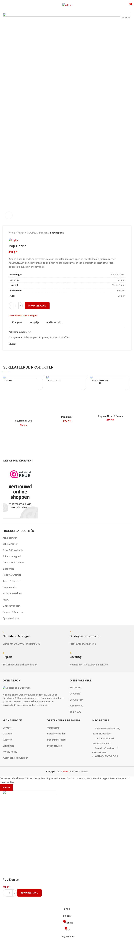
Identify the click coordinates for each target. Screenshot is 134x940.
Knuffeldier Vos (23, 420)
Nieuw (6, 599)
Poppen (43, 232)
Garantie (7, 733)
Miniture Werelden (12, 593)
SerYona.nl (75, 687)
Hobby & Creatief (12, 574)
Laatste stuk (9, 587)
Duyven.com (76, 699)
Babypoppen (57, 232)
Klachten (7, 739)
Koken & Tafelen (11, 581)
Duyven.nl (75, 693)
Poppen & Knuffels (27, 232)
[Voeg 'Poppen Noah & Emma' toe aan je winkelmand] (127, 387)
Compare (17, 322)
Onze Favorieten (11, 605)
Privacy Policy (10, 751)
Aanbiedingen (10, 537)
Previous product (116, 232)
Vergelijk (34, 322)
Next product (123, 232)
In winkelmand (37, 305)
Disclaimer (8, 745)
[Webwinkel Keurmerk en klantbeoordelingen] (20, 492)
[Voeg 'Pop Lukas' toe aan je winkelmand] (83, 387)
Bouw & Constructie (13, 550)
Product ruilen (54, 745)
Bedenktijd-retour (56, 739)
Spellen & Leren (11, 618)
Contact (7, 727)
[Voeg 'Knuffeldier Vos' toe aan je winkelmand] (39, 387)
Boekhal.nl (75, 711)
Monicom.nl (76, 705)
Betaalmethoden (56, 733)
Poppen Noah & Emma (110, 416)
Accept (6, 787)
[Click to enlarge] (8, 215)
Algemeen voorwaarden (15, 757)
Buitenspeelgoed (12, 556)
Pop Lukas (67, 416)
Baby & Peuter (10, 543)
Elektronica (8, 568)
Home (12, 232)
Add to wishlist (54, 322)
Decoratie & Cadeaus (14, 562)
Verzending (53, 727)
